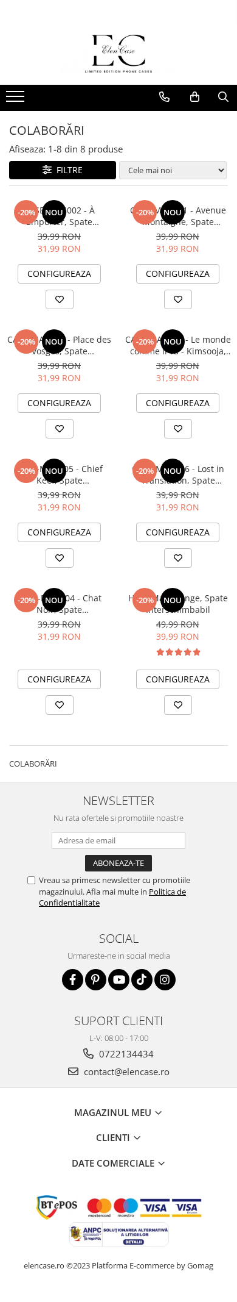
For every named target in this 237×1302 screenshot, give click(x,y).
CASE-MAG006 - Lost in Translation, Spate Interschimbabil (178, 474)
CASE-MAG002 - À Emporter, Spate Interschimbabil (59, 215)
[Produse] (16, 100)
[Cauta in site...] (223, 97)
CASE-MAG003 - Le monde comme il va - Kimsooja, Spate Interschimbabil (178, 345)
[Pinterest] (95, 979)
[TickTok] (142, 979)
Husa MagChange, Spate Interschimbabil (178, 603)
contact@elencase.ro (125, 1071)
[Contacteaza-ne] (164, 97)
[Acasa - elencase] (118, 54)
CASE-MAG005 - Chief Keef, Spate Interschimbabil (59, 474)
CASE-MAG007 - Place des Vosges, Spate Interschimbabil (59, 345)
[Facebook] (72, 979)
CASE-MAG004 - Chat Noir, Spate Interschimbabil (59, 603)
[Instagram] (165, 979)
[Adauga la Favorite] (60, 299)
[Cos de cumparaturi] (195, 97)
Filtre (67, 170)
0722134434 (125, 1054)
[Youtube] (118, 979)
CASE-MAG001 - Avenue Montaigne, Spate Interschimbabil (178, 215)
